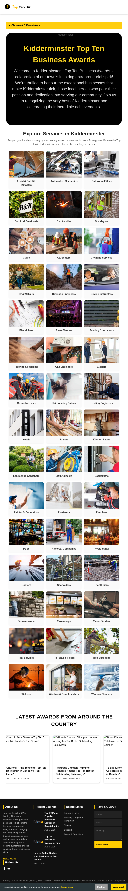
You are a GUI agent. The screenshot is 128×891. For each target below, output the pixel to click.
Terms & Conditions (73, 834)
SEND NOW (102, 844)
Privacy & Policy (72, 813)
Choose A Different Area (25, 25)
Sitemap (68, 825)
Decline (101, 887)
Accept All (118, 887)
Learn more (67, 887)
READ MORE (9, 858)
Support (68, 830)
